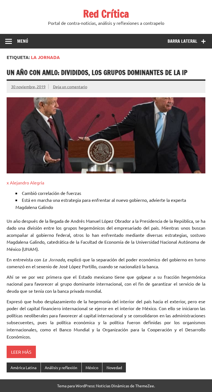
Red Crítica (106, 14)
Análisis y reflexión (61, 367)
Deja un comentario (70, 86)
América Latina (23, 367)
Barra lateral (182, 41)
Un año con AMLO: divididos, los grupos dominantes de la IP (97, 72)
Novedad (114, 367)
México (92, 367)
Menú (22, 41)
